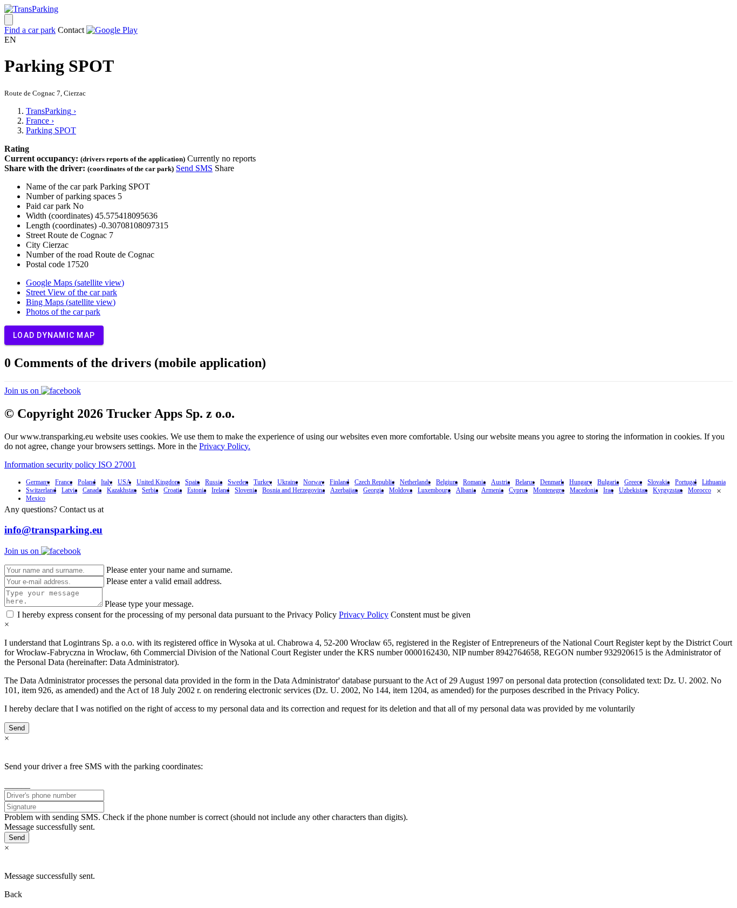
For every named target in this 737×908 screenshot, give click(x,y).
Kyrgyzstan (668, 490)
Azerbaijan (344, 490)
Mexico (35, 498)
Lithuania (714, 482)
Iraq (608, 490)
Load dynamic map (54, 335)
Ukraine (287, 482)
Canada (92, 490)
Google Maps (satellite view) (75, 282)
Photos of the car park (63, 311)
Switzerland (41, 490)
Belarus (525, 482)
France (63, 482)
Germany (38, 482)
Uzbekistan (633, 490)
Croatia (172, 490)
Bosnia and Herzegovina (293, 490)
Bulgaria (608, 482)
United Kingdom (158, 482)
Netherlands (415, 482)
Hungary (580, 482)
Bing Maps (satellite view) (70, 302)
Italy (106, 482)
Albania (466, 490)
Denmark (552, 482)
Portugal (686, 482)
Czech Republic (374, 482)
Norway (313, 482)
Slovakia (658, 482)
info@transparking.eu (53, 530)
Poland (86, 482)
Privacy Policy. (224, 446)
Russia (213, 482)
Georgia (373, 490)
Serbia (150, 490)
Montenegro (548, 490)
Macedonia (584, 490)
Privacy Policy (363, 614)
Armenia (492, 490)
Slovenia (246, 490)
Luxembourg (434, 490)
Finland (339, 482)
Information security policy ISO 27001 (70, 464)
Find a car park (30, 30)
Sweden (238, 482)
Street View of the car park (71, 292)
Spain (192, 482)
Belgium (447, 482)
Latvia (69, 490)
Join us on (22, 390)
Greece (633, 482)
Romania (474, 482)
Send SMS (194, 168)
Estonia (196, 490)
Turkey (263, 482)
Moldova (400, 490)
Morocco (699, 490)
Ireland (220, 490)
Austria (500, 482)
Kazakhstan (122, 490)
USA (124, 482)
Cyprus (518, 490)
